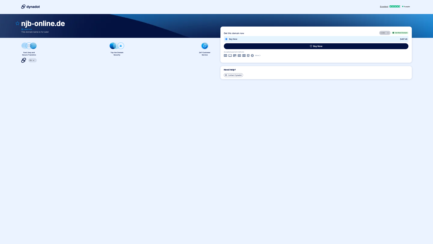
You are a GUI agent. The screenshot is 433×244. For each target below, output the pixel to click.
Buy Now (317, 46)
